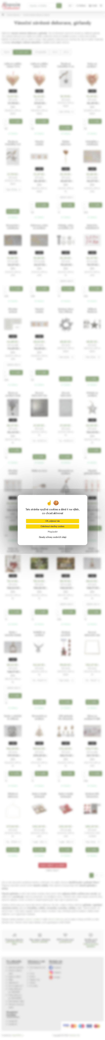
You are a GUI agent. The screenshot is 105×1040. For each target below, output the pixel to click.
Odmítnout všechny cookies (52, 526)
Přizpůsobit (52, 531)
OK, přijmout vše (52, 520)
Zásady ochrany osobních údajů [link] (52, 537)
